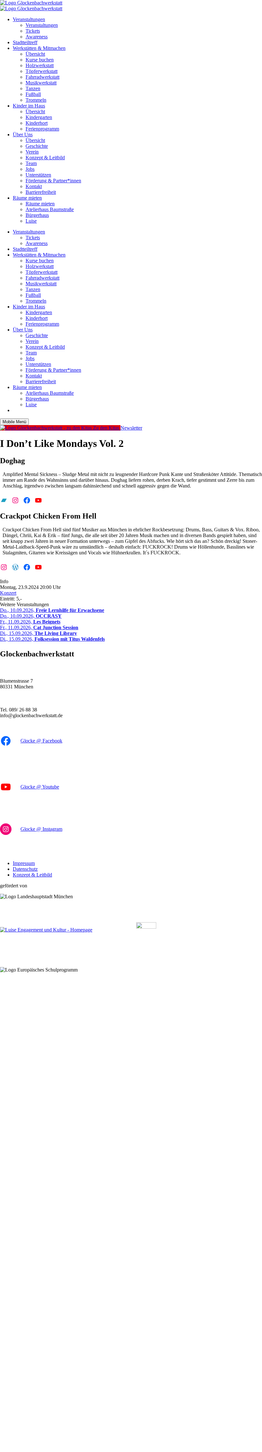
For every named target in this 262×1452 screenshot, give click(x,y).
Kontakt (34, 186)
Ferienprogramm (42, 128)
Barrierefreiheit (41, 192)
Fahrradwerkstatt (42, 77)
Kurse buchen (40, 59)
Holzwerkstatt (40, 65)
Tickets (33, 31)
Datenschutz (25, 869)
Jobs (30, 169)
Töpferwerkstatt (42, 71)
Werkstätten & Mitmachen (39, 48)
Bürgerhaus (37, 215)
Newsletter (131, 428)
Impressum (24, 863)
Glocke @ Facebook (41, 740)
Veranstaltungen (29, 19)
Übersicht (35, 54)
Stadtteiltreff (25, 42)
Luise (31, 221)
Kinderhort (37, 123)
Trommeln (36, 100)
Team (31, 163)
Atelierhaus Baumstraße (50, 209)
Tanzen (33, 88)
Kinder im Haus (29, 105)
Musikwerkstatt (41, 82)
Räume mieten (27, 198)
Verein (32, 152)
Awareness (37, 36)
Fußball (33, 94)
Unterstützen (38, 175)
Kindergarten (39, 117)
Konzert (8, 593)
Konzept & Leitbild (45, 157)
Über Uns (23, 134)
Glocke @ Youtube (39, 786)
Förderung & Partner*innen (53, 180)
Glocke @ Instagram (41, 829)
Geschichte (37, 146)
